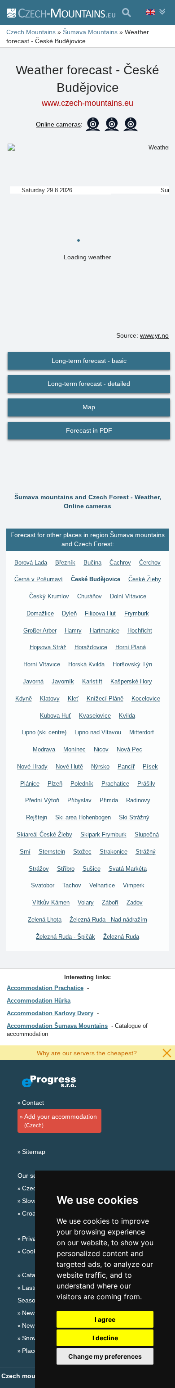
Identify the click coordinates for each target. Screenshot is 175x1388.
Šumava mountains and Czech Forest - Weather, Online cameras (87, 501)
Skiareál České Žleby (44, 834)
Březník (65, 562)
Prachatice (115, 783)
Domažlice (40, 613)
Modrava (44, 749)
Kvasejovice (95, 715)
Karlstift (92, 681)
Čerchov (150, 562)
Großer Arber (40, 630)
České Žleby (144, 579)
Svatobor (42, 885)
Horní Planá (130, 647)
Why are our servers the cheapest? (87, 1053)
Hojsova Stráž (48, 647)
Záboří (110, 902)
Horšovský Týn (132, 664)
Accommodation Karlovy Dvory (50, 1013)
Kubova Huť (55, 715)
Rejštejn (36, 817)
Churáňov (89, 596)
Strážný (146, 851)
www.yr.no (154, 335)
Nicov (101, 749)
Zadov (135, 902)
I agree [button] (105, 1319)
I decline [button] (105, 1338)
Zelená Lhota (44, 919)
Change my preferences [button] (105, 1356)
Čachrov (120, 562)
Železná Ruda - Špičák (65, 936)
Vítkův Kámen (51, 902)
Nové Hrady (32, 766)
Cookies (33, 1251)
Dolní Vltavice (128, 596)
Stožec (82, 851)
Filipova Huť (100, 613)
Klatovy (50, 698)
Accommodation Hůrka (38, 1000)
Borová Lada (30, 562)
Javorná (33, 681)
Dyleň (69, 613)
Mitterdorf (141, 732)
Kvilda (127, 715)
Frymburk (136, 613)
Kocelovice (145, 698)
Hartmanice (104, 630)
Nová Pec (129, 749)
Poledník (81, 783)
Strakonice (113, 851)
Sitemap (33, 1151)
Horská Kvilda (86, 664)
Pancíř (126, 766)
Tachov (71, 885)
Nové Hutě (69, 766)
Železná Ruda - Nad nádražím (108, 919)
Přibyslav (79, 800)
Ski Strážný (134, 817)
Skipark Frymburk (103, 834)
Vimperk (133, 885)
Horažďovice (90, 647)
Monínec (74, 749)
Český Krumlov (49, 596)
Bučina (92, 562)
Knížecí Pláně (105, 698)
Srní (25, 851)
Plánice (29, 783)
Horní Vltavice (41, 664)
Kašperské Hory (131, 681)
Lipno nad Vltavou (97, 732)
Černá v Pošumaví (38, 579)
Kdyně (23, 698)
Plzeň (55, 783)
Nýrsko (100, 766)
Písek (150, 766)
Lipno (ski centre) (44, 732)
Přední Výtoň (42, 800)
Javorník (63, 681)
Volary (86, 902)
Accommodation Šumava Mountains (57, 1025)
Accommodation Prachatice (45, 988)
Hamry (73, 630)
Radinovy (138, 800)
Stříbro (65, 868)
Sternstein (52, 851)
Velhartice (102, 885)
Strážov (39, 868)
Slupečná (147, 834)
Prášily (146, 783)
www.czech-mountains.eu (87, 103)
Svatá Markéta (128, 868)
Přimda (109, 800)
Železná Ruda (121, 936)
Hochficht (139, 630)
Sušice (92, 868)
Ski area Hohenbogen (83, 817)
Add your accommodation (60, 1121)
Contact (33, 1102)
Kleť (73, 698)
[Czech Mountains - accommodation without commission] (60, 12)
